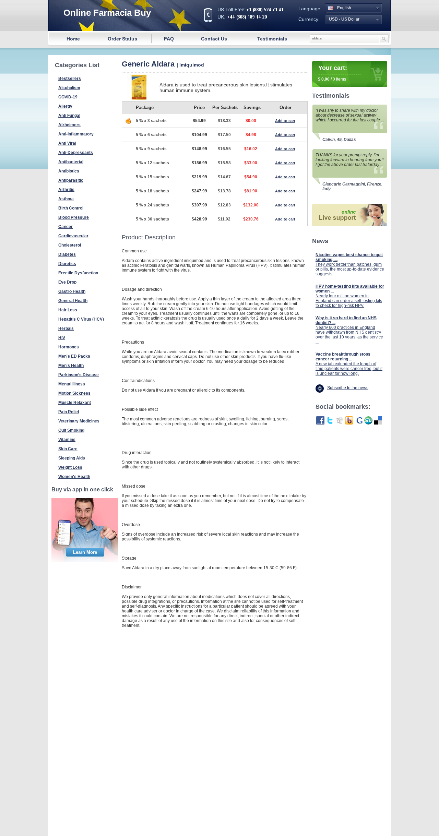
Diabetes (67, 254)
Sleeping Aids (71, 458)
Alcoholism (69, 87)
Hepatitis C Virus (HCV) (81, 319)
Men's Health (71, 365)
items (341, 79)
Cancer (65, 226)
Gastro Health (71, 291)
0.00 (325, 79)
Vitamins (66, 439)
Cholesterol (69, 245)
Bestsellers (69, 78)
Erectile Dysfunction (78, 273)
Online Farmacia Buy (107, 13)
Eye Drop (67, 282)
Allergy (65, 106)
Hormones (68, 347)
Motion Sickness (74, 393)
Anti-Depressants (75, 152)
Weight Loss (70, 467)
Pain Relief (68, 411)
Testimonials (272, 38)
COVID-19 (68, 97)
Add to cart (285, 121)
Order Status (122, 38)
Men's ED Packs (74, 356)
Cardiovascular (73, 236)
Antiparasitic (70, 180)
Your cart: (332, 67)
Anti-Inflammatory (76, 134)
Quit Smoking (71, 430)
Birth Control (70, 208)
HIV (61, 337)
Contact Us (214, 38)
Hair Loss (67, 310)
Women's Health (74, 476)
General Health (72, 300)
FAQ (169, 38)
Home (73, 38)
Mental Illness (71, 384)
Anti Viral (67, 143)
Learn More (85, 552)
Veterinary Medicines (78, 421)
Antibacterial (70, 161)
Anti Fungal (69, 115)
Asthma (66, 198)
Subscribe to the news (347, 387)
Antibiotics (68, 171)
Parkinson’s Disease (78, 374)
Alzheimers (69, 124)
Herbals (66, 328)
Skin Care (68, 448)
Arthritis (66, 189)
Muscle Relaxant (74, 402)
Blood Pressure (73, 217)
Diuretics (67, 263)
